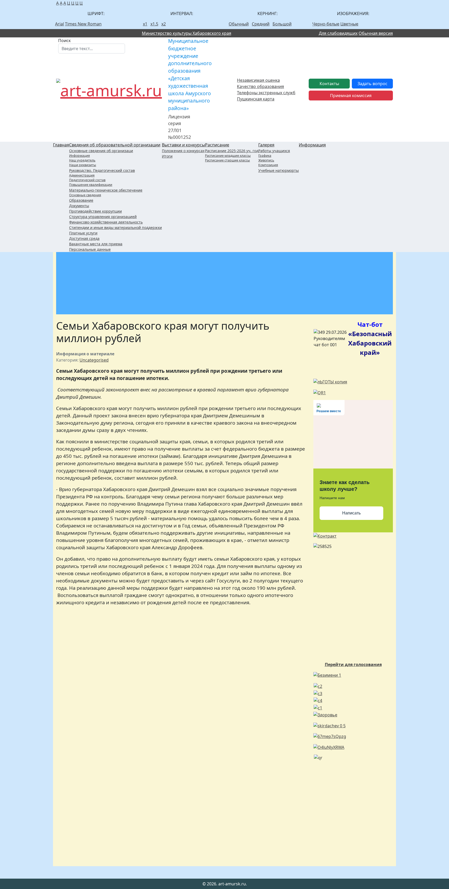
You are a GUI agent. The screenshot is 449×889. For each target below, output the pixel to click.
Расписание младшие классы (228, 155)
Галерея (266, 145)
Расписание (217, 145)
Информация (79, 155)
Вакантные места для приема (95, 243)
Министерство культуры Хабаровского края (186, 33)
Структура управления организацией (103, 216)
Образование (81, 200)
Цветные (349, 24)
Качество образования (260, 86)
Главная (61, 145)
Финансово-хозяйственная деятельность (106, 222)
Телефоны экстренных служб (266, 93)
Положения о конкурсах (183, 150)
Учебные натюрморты (278, 170)
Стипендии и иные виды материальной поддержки (115, 227)
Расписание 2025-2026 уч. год (231, 150)
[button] (336, 33)
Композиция (268, 165)
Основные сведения (85, 195)
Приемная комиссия (351, 95)
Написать (351, 513)
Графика (264, 155)
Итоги (167, 156)
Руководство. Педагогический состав (102, 170)
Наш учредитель (82, 160)
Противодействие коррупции (95, 211)
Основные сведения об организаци (101, 150)
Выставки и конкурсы (183, 145)
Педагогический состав (87, 180)
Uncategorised (94, 360)
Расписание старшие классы (227, 160)
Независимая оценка (258, 80)
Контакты (329, 83)
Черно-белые (325, 24)
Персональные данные (90, 249)
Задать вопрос (372, 83)
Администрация (82, 175)
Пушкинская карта (255, 99)
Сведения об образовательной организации (114, 145)
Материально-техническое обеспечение (105, 190)
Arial (59, 24)
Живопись (266, 160)
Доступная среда (84, 238)
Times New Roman (83, 24)
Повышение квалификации (90, 184)
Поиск (64, 40)
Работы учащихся (274, 150)
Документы (79, 205)
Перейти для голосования (353, 664)
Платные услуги (83, 232)
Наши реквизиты (82, 165)
